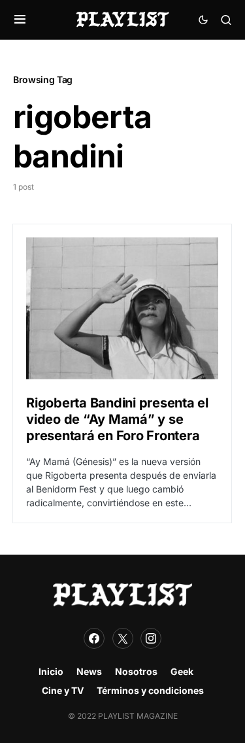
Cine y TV (63, 690)
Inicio (51, 671)
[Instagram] (150, 638)
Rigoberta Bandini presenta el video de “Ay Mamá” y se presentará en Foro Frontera (117, 419)
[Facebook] (94, 638)
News (89, 671)
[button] (20, 19)
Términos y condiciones (150, 690)
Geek (182, 671)
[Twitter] (122, 638)
